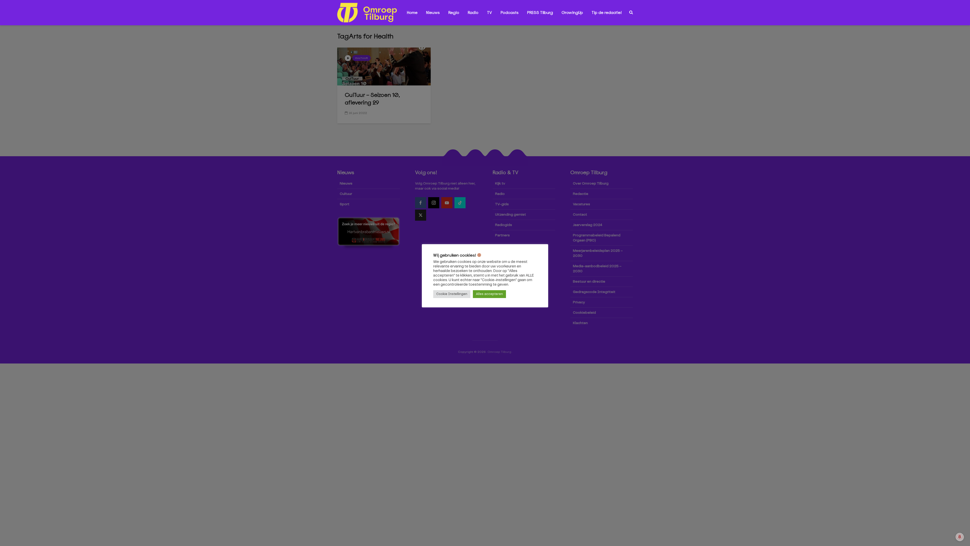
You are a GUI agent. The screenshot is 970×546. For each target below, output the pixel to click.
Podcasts (510, 12)
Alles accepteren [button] (489, 294)
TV (489, 12)
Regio (453, 12)
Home (412, 12)
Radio (473, 12)
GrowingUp (572, 12)
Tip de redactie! (607, 12)
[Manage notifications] (960, 537)
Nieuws (433, 12)
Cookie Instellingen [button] (451, 294)
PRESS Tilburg (540, 12)
